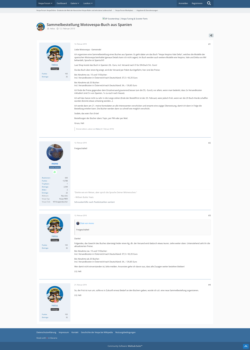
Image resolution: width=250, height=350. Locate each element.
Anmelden (183, 3)
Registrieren (197, 3)
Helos (52, 28)
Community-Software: (125, 346)
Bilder (44, 190)
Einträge (45, 193)
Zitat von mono (87, 223)
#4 (209, 284)
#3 (209, 215)
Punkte (44, 74)
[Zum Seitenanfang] (246, 346)
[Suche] (209, 3)
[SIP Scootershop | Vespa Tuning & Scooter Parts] (125, 18)
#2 (209, 143)
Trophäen (45, 184)
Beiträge (45, 77)
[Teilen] (211, 35)
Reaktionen (46, 178)
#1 (209, 44)
